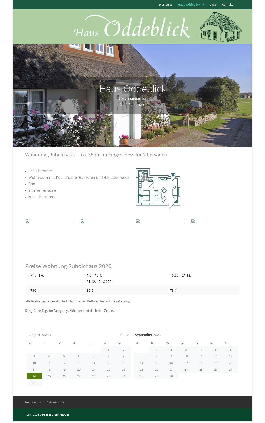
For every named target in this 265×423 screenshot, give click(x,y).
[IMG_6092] (160, 222)
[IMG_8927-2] (49, 222)
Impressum (33, 402)
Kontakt (227, 4)
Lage (213, 4)
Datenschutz (55, 402)
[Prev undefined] (121, 334)
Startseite (165, 4)
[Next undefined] (127, 334)
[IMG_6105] (105, 222)
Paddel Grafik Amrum (55, 414)
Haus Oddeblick (189, 4)
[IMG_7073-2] (215, 222)
